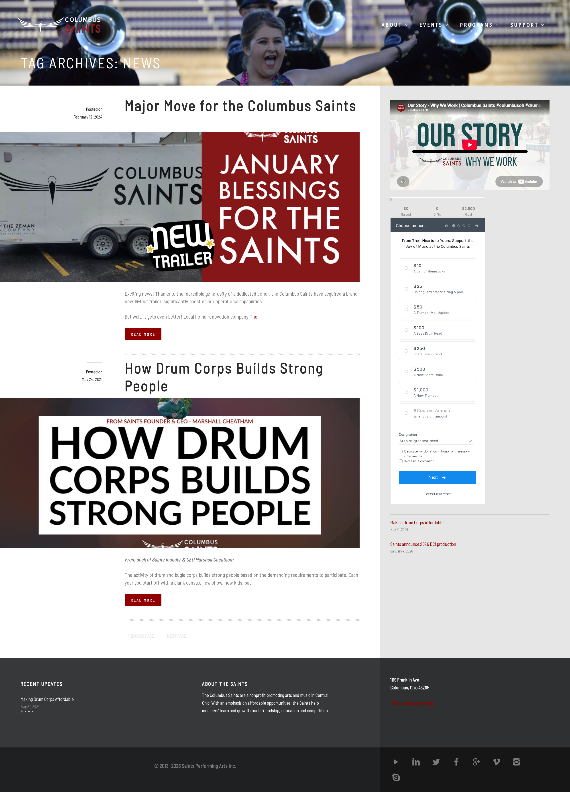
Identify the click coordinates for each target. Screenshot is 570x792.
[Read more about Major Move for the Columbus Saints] (180, 207)
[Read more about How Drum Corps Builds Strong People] (180, 473)
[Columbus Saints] (60, 25)
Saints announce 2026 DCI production (423, 544)
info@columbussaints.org (412, 703)
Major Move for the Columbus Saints (240, 105)
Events (431, 25)
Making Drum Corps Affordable (417, 522)
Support (525, 25)
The (253, 316)
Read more (143, 334)
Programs (476, 25)
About (392, 25)
